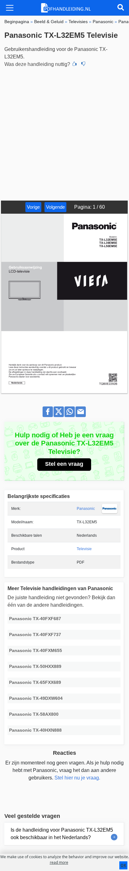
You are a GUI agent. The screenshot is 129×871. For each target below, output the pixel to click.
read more (59, 862)
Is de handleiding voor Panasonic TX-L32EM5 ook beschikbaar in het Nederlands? (62, 833)
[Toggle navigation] (9, 7)
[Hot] (74, 64)
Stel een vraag (64, 464)
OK (123, 865)
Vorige (33, 207)
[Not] (83, 64)
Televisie (84, 549)
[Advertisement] (64, 133)
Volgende (55, 207)
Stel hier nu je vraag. (77, 777)
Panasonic (86, 508)
